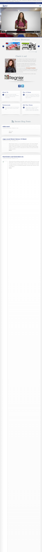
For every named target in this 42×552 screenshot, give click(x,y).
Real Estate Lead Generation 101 (13, 157)
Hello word (6, 126)
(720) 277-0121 (38, 3)
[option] (13, 46)
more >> (10, 132)
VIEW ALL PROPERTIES (31, 51)
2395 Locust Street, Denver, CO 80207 (14, 139)
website (9, 73)
